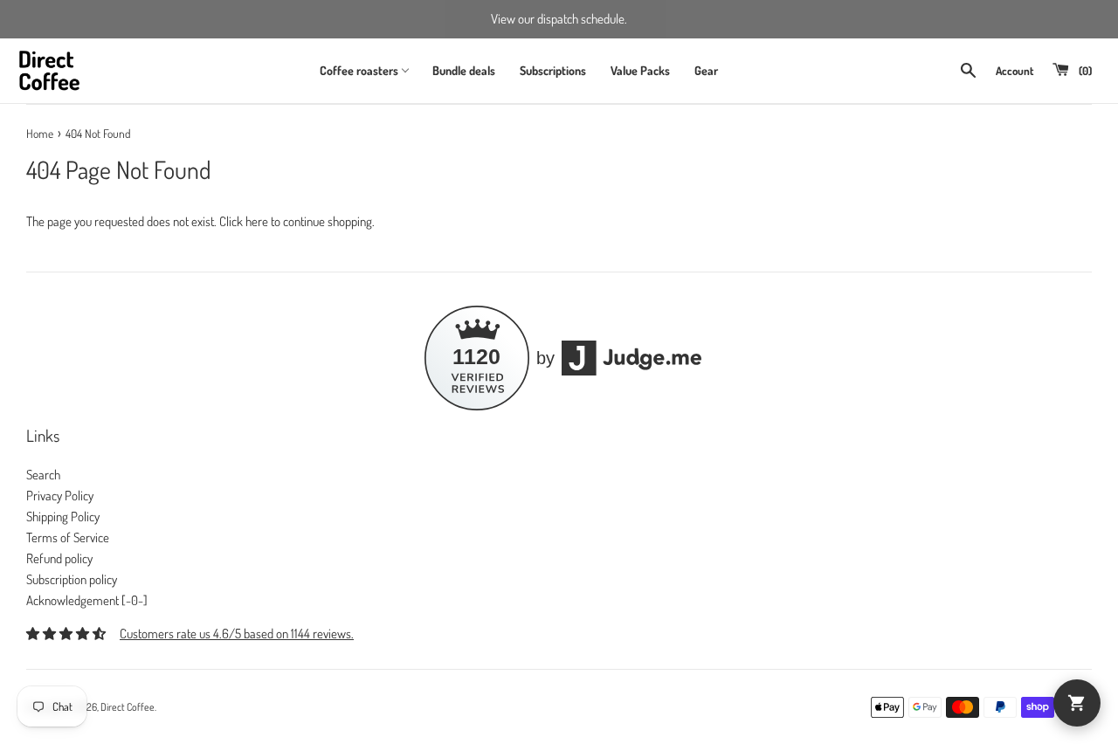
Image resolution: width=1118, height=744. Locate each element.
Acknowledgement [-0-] (87, 600)
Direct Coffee (127, 706)
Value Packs (640, 70)
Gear (706, 70)
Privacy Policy (59, 495)
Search (43, 474)
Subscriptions (553, 70)
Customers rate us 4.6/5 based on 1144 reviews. (237, 633)
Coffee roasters (359, 70)
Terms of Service (67, 537)
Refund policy (59, 558)
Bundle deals (463, 70)
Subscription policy (71, 579)
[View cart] (1077, 703)
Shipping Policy (63, 516)
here (256, 221)
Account (1014, 71)
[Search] (968, 70)
